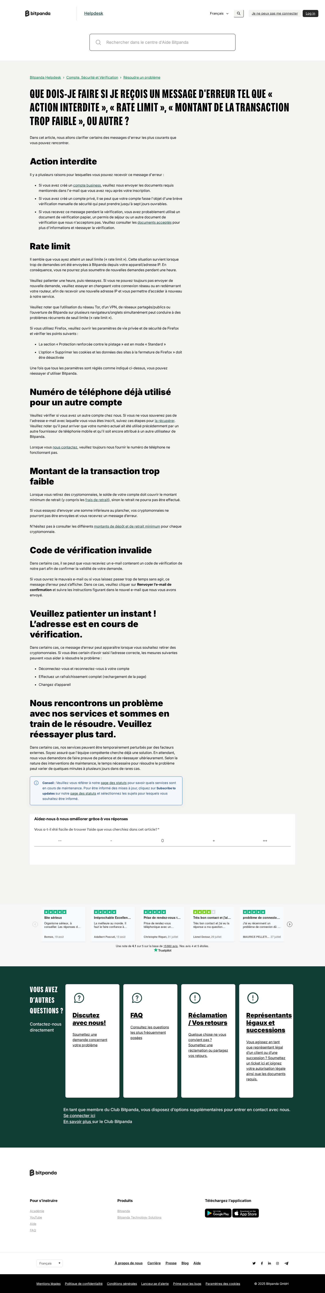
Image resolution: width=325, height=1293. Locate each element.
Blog (185, 1263)
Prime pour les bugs (187, 1283)
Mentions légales (48, 1283)
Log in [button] (310, 13)
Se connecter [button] (77, 1115)
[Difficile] (111, 841)
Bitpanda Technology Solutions (139, 1217)
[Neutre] (162, 841)
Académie (37, 1211)
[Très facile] (265, 841)
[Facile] (213, 841)
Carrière (154, 1263)
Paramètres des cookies (223, 1283)
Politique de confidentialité (84, 1283)
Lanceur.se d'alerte (155, 1283)
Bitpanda (123, 1211)
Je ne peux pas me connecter (275, 13)
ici (93, 1115)
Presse (171, 1263)
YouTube (36, 1217)
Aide (33, 1224)
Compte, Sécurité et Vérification (92, 77)
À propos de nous (129, 1263)
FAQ (33, 1230)
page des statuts (114, 783)
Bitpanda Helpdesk (45, 77)
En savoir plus (77, 1121)
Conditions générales (122, 1283)
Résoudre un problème (141, 77)
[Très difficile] (60, 841)
